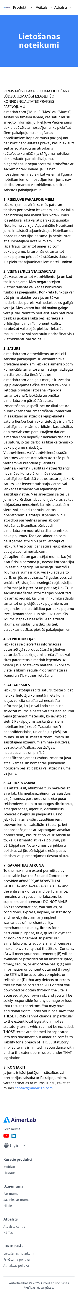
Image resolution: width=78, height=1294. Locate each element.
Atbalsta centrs (14, 1226)
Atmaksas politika (16, 1265)
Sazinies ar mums (16, 1200)
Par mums (10, 1193)
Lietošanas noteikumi (18, 1253)
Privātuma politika (16, 1259)
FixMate (9, 1173)
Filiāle (7, 1206)
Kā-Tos (8, 1232)
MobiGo (9, 1167)
